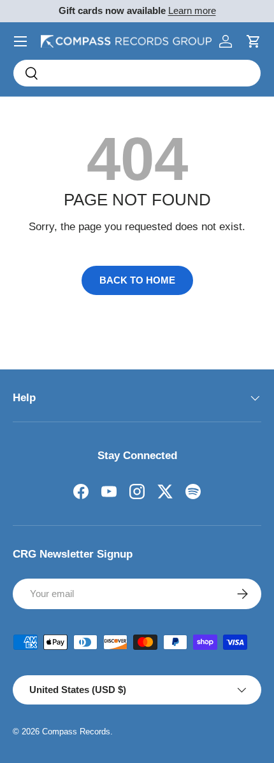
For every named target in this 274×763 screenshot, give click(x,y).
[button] (254, 41)
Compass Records (76, 731)
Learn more (192, 10)
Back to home (137, 280)
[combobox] (137, 73)
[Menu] (20, 41)
